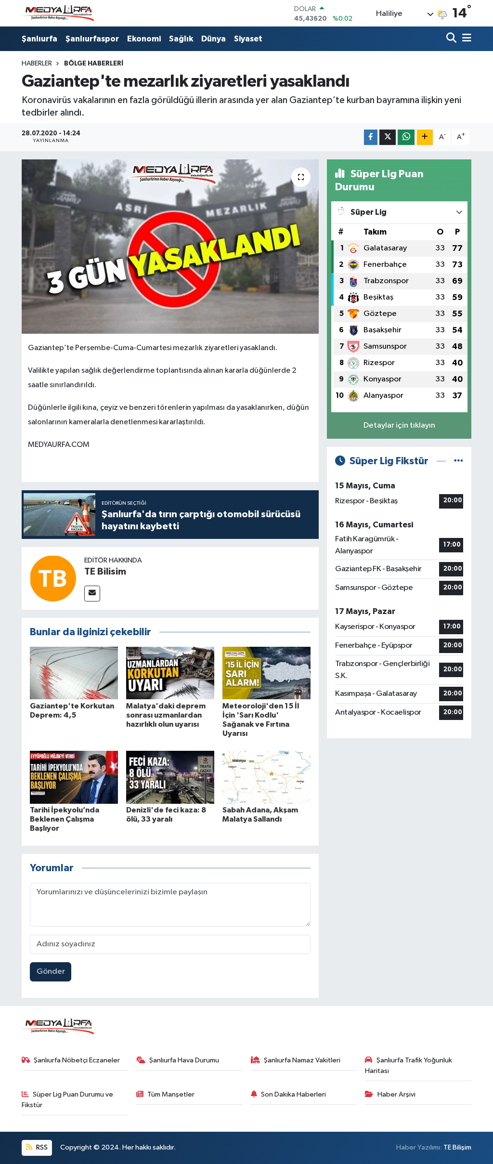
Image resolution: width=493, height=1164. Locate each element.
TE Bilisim (105, 571)
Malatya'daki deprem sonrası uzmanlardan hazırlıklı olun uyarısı (166, 715)
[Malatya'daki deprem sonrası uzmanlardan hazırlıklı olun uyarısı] (170, 673)
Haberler (37, 63)
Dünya (213, 39)
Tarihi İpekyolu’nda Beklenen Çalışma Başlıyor (64, 819)
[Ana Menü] (465, 38)
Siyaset (248, 39)
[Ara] (452, 38)
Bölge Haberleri (93, 63)
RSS (41, 1147)
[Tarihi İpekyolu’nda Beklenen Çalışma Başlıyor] (74, 777)
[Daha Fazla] (425, 137)
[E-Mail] (92, 594)
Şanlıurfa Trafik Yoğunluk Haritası (408, 1065)
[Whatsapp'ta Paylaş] (406, 137)
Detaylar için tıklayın (399, 425)
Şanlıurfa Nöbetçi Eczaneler (77, 1060)
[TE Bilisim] (53, 578)
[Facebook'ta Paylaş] (370, 137)
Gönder (51, 972)
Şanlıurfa (39, 39)
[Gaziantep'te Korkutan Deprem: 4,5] (74, 673)
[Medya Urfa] (58, 13)
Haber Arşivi (396, 1094)
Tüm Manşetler (171, 1094)
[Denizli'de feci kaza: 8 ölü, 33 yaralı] (170, 777)
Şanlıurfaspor (92, 39)
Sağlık (181, 39)
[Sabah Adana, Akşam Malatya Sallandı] (266, 777)
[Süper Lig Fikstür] (458, 461)
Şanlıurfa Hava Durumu (184, 1060)
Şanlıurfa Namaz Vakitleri (302, 1060)
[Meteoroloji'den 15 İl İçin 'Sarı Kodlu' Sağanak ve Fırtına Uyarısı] (266, 673)
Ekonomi (144, 39)
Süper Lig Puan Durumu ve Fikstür (68, 1100)
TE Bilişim (457, 1147)
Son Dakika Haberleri (293, 1094)
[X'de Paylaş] (387, 137)
